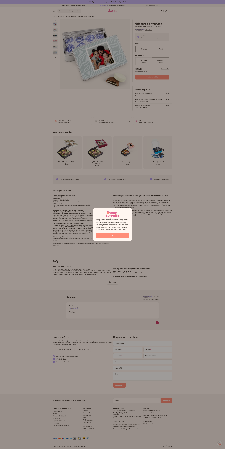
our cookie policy (107, 231)
